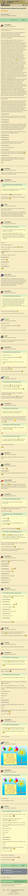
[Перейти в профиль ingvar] (2, 205)
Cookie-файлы (14, 891)
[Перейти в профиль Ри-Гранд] (2, 643)
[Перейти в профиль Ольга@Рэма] (2, 25)
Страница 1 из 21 (14, 865)
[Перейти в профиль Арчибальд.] (2, 169)
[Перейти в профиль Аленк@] (2, 628)
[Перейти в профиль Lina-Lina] (2, 320)
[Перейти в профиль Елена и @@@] (2, 481)
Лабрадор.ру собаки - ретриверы (13, 1)
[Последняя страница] (26, 20)
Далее (22, 865)
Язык (4, 890)
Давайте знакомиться (11, 15)
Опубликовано (10, 26)
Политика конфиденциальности (17, 890)
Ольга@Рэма (6, 14)
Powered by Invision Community (14, 894)
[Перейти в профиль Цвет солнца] (2, 275)
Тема (8, 890)
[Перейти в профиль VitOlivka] (2, 807)
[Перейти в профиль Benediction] (2, 453)
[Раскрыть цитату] (3, 184)
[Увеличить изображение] (16, 58)
